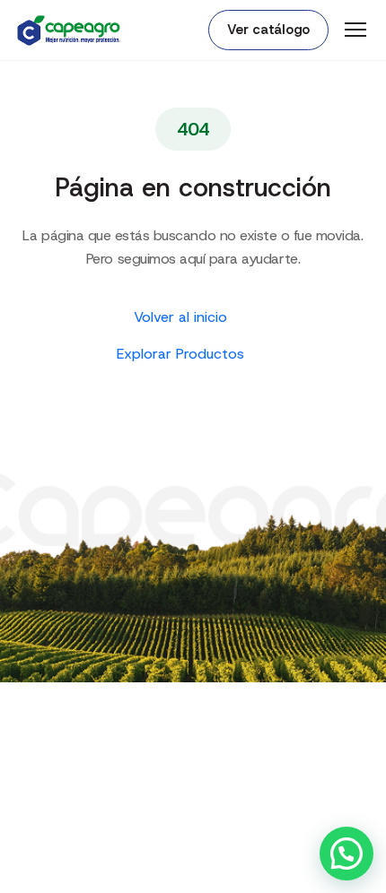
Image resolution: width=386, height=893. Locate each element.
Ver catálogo (268, 30)
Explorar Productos (183, 353)
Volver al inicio (183, 317)
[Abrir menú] (355, 29)
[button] (346, 853)
